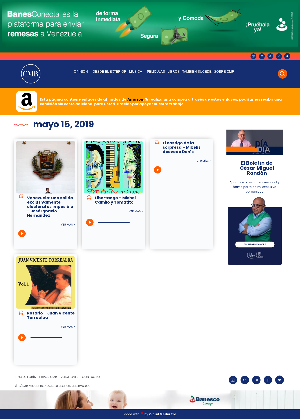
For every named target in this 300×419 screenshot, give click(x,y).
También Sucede (196, 71)
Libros (174, 71)
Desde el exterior (110, 71)
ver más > (68, 224)
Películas (156, 71)
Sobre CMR (224, 71)
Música (135, 71)
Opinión (81, 71)
